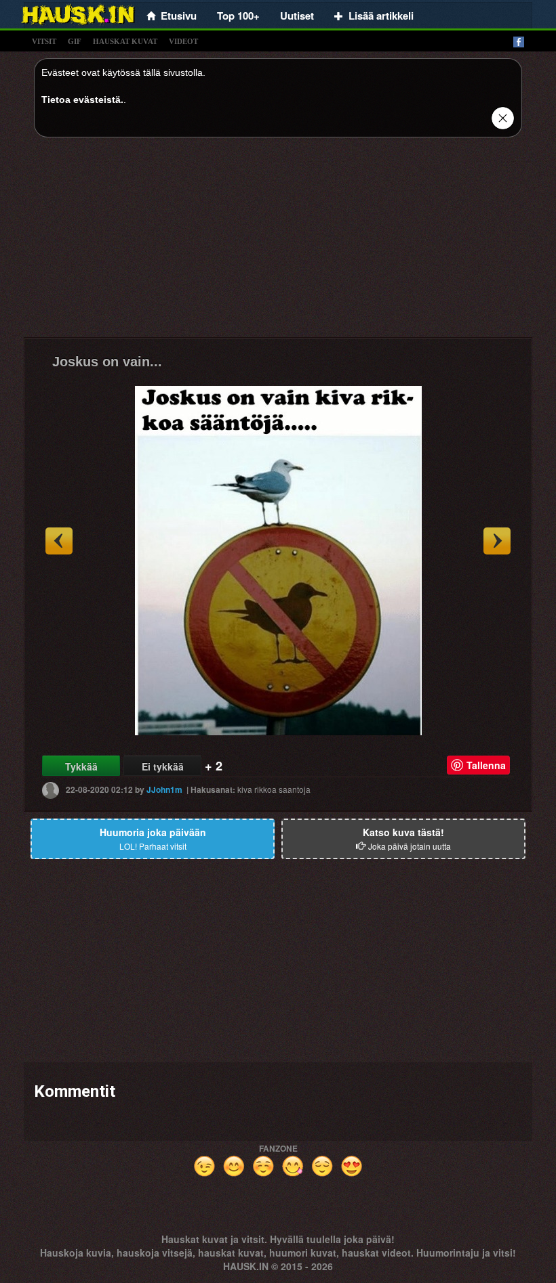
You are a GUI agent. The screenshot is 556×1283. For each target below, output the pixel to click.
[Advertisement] (278, 242)
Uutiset (297, 15)
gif (74, 41)
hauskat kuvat (125, 41)
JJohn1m (164, 789)
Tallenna (486, 765)
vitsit (44, 41)
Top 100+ (238, 15)
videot (183, 41)
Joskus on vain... (107, 361)
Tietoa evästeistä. (82, 99)
